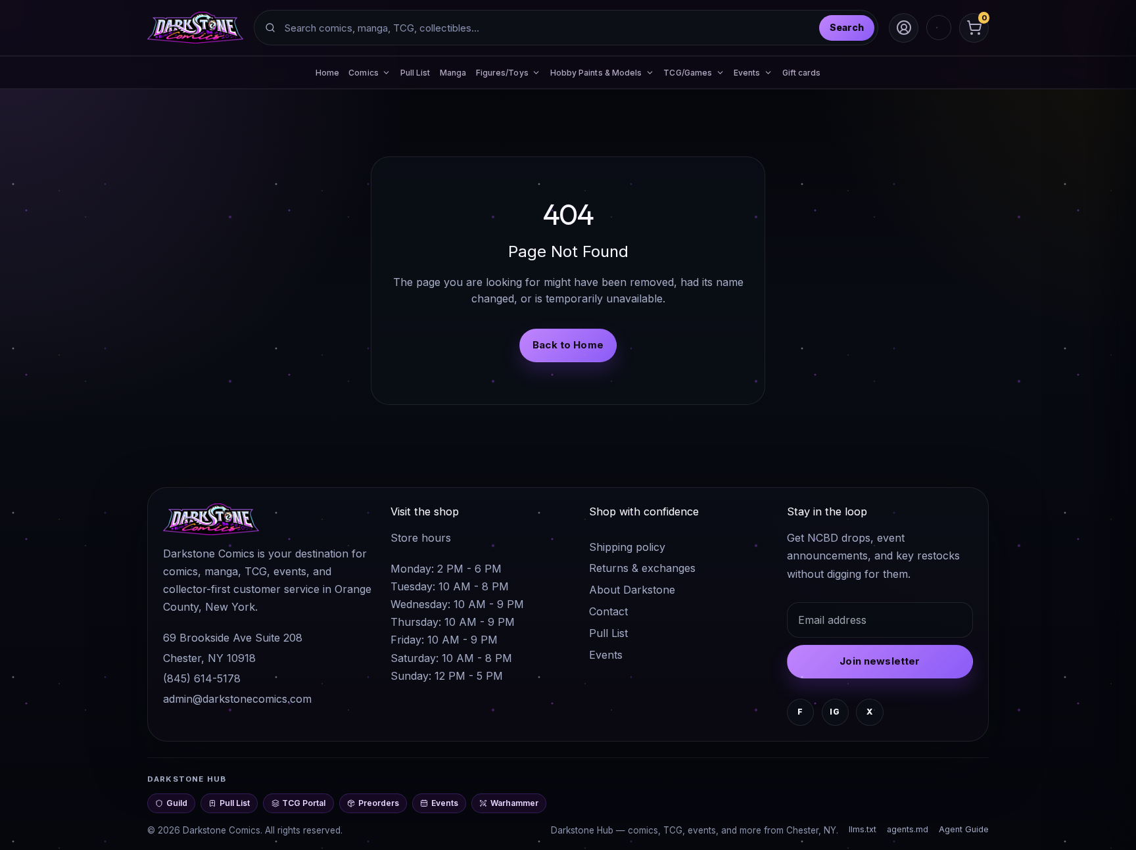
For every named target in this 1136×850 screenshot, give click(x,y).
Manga (453, 73)
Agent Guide (964, 829)
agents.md (907, 829)
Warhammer (514, 803)
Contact (608, 611)
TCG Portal (303, 803)
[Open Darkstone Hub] (938, 27)
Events (606, 654)
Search (847, 27)
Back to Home (568, 345)
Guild (176, 803)
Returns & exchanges (642, 568)
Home (327, 73)
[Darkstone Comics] (195, 27)
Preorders (378, 803)
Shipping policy (627, 547)
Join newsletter (880, 661)
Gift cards (801, 73)
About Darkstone (632, 589)
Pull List (415, 73)
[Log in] (903, 28)
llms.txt (862, 829)
